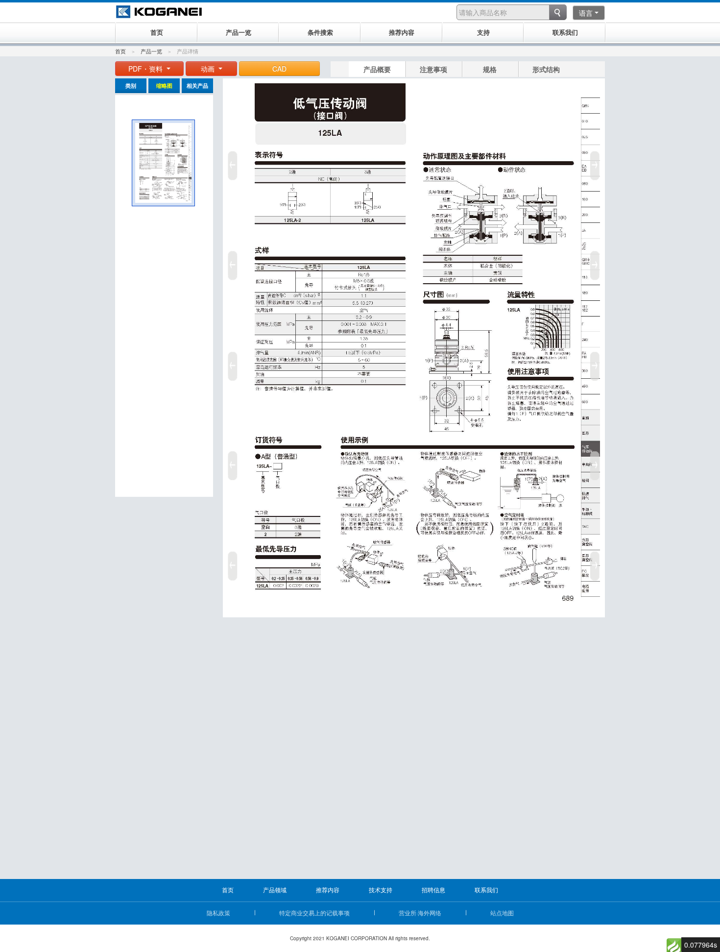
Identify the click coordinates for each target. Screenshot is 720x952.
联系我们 (486, 889)
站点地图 (502, 912)
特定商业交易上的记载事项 (314, 912)
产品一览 (151, 51)
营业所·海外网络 (420, 912)
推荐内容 (327, 889)
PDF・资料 (146, 68)
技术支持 (380, 889)
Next (596, 363)
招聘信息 (433, 889)
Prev (231, 363)
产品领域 (275, 889)
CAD (279, 68)
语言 (586, 13)
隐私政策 (218, 912)
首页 (120, 51)
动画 (208, 68)
